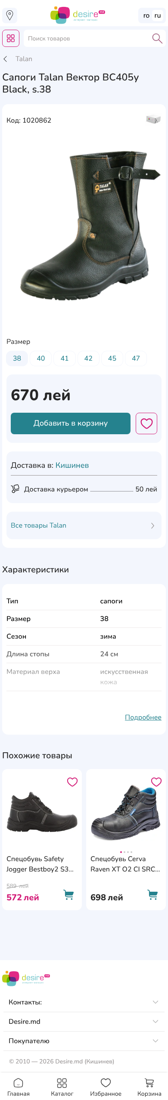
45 (112, 358)
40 (41, 358)
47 (136, 358)
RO (146, 15)
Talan (24, 59)
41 (64, 358)
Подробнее (143, 717)
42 (88, 358)
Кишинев (72, 465)
